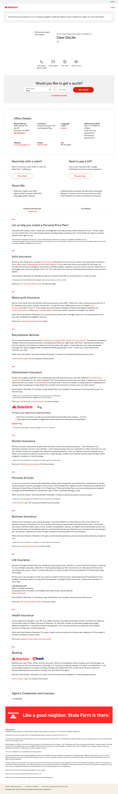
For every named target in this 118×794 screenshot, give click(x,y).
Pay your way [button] (80, 176)
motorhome (47, 340)
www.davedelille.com (22, 145)
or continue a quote (59, 95)
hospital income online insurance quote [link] (35, 639)
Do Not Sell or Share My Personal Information (55, 786)
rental (43, 264)
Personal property (41, 383)
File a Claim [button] (22, 176)
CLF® (58, 41)
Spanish (64, 128)
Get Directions (19, 133)
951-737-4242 (42, 145)
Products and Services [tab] (32, 209)
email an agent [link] (23, 359)
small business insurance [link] (30, 546)
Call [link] (13, 359)
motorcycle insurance (20, 310)
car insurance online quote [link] (30, 284)
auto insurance (46, 262)
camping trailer (59, 340)
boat (68, 340)
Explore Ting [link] (17, 424)
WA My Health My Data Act (13, 786)
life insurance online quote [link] (30, 602)
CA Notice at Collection (31, 786)
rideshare (53, 264)
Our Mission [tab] (86, 209)
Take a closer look (18, 593)
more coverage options (43, 310)
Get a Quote (83, 90)
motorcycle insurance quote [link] (31, 321)
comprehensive (32, 264)
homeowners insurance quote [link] (32, 401)
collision (19, 264)
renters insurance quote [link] (29, 464)
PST (97, 124)
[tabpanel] (59, 132)
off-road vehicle (78, 340)
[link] (53, 65)
